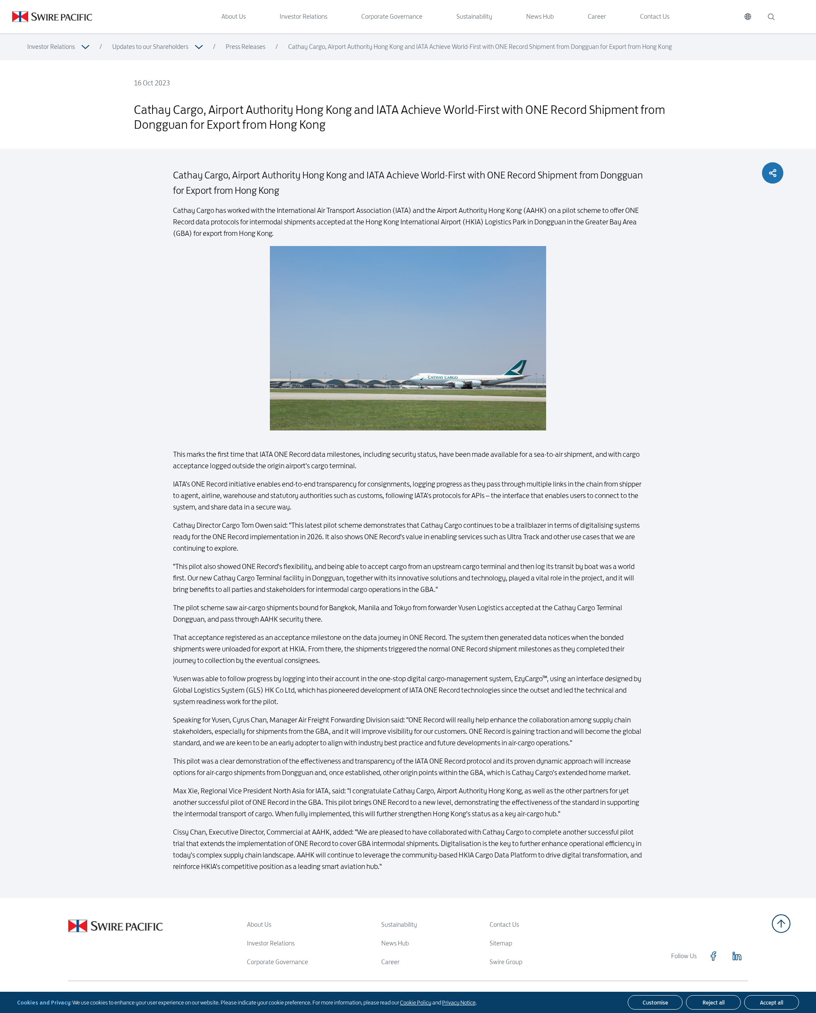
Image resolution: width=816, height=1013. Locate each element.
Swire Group (506, 962)
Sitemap (501, 943)
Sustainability (474, 16)
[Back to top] (781, 923)
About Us (233, 16)
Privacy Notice (459, 1002)
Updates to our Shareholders (150, 46)
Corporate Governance (391, 16)
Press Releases (245, 46)
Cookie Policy (415, 1002)
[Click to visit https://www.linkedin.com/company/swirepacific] (737, 956)
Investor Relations (303, 16)
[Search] (771, 16)
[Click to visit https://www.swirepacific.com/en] (46, 16)
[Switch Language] (748, 16)
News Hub (540, 16)
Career (597, 16)
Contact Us (654, 16)
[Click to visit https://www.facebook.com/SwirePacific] (713, 956)
